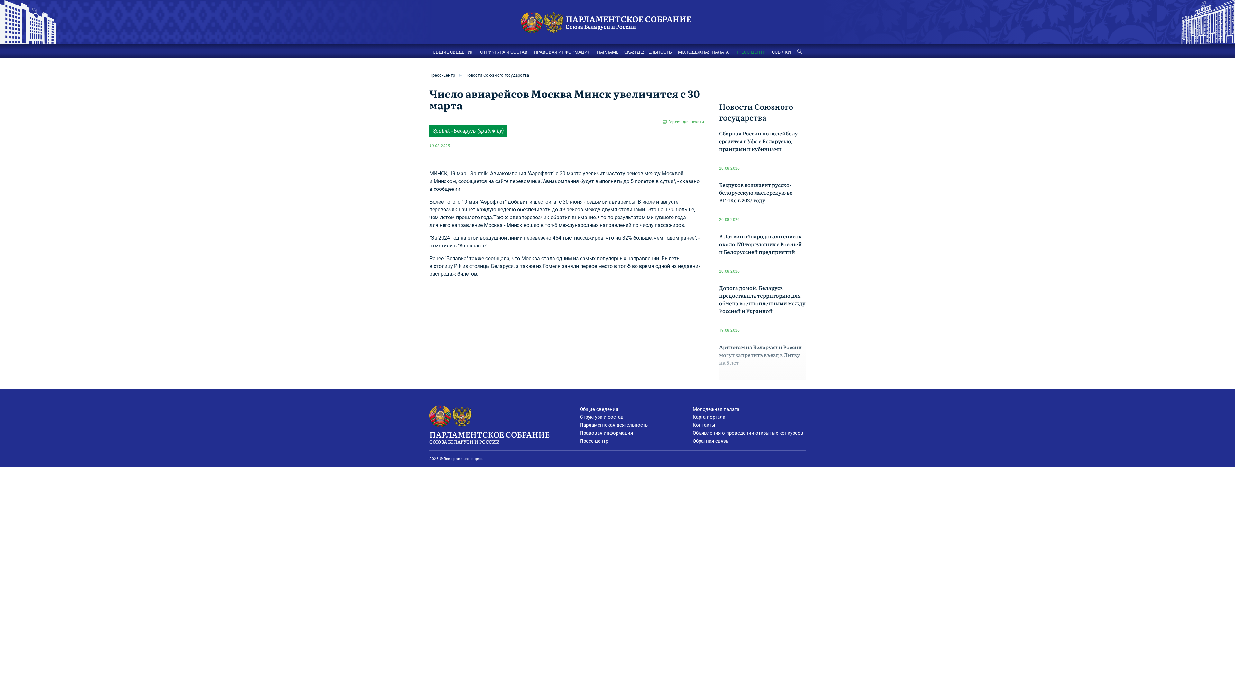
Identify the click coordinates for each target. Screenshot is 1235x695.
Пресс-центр (442, 75)
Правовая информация (606, 433)
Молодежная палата (716, 409)
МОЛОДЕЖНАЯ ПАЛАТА (703, 52)
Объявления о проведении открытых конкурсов (748, 433)
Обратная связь (710, 441)
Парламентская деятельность (614, 425)
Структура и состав (602, 417)
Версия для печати (686, 122)
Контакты (704, 425)
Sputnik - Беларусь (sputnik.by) (468, 131)
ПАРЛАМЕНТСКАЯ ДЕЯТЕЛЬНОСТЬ (634, 52)
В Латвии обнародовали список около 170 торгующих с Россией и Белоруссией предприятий (760, 243)
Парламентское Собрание (489, 437)
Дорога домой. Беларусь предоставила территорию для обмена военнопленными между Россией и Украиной (762, 299)
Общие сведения (599, 409)
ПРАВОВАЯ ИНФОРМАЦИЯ (562, 52)
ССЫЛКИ (781, 52)
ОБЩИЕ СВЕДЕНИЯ (453, 52)
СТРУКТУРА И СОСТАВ (503, 52)
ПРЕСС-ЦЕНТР (750, 52)
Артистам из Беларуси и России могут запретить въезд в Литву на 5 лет (760, 354)
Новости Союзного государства (497, 75)
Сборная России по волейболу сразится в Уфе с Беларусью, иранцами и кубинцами (758, 141)
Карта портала (709, 417)
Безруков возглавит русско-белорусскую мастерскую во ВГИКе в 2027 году (756, 192)
